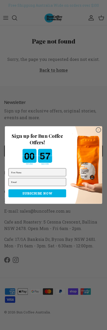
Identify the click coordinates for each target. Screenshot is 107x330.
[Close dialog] (98, 129)
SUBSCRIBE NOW (37, 193)
